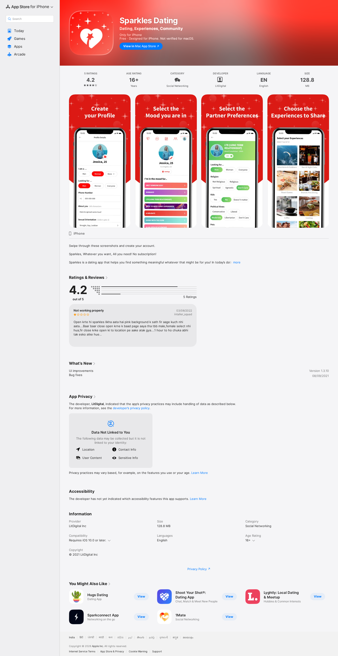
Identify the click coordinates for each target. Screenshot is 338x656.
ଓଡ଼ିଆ (120, 637)
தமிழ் (152, 637)
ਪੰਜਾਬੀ (91, 637)
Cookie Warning (138, 651)
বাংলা (110, 637)
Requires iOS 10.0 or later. (87, 540)
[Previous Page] (64, 161)
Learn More (199, 473)
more (237, 262)
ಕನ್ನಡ (175, 637)
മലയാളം (188, 637)
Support (157, 651)
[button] (30, 30)
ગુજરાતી (163, 637)
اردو (130, 637)
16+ (248, 540)
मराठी (101, 637)
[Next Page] (333, 161)
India (72, 637)
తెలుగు (140, 637)
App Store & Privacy (112, 651)
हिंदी (81, 637)
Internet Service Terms (82, 651)
